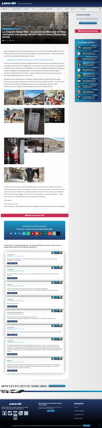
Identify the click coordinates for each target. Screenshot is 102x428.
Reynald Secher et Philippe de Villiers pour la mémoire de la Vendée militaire (30, 60)
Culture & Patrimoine (46, 9)
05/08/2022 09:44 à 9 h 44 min (15, 300)
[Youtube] (15, 413)
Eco (34, 9)
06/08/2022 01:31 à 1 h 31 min (15, 362)
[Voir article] (14, 104)
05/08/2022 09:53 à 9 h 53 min (15, 314)
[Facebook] (4, 413)
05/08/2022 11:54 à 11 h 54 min (16, 256)
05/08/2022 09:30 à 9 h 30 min (15, 286)
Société (25, 9)
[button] (100, 9)
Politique (5, 9)
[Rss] (21, 413)
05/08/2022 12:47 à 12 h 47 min (16, 342)
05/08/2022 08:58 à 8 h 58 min (15, 271)
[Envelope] (15, 417)
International (16, 9)
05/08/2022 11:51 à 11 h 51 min (16, 329)
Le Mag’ (73, 9)
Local (59, 9)
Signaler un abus (13, 263)
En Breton (83, 9)
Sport (67, 9)
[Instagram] (26, 413)
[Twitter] (10, 413)
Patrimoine (18, 29)
